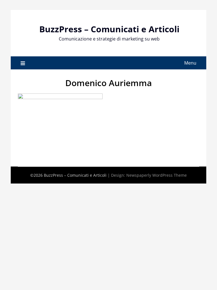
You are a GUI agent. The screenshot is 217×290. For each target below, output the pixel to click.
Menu (190, 63)
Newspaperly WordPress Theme (156, 175)
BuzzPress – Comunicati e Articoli (109, 29)
